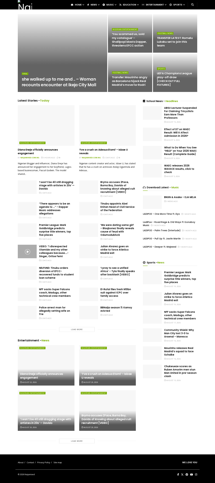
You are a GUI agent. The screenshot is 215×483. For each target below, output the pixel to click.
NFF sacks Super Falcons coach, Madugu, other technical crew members (55, 293)
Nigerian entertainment (125, 29)
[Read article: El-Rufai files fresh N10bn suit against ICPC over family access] (88, 294)
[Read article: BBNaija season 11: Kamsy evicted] (88, 312)
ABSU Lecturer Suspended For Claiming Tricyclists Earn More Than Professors (180, 112)
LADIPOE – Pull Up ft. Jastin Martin (162, 238)
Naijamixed (30, 474)
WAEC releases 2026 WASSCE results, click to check (179, 169)
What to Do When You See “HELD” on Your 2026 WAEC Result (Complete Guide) (180, 151)
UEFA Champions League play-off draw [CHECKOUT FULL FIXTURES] (174, 79)
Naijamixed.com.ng (33, 91)
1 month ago (189, 214)
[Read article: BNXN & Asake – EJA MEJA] (152, 202)
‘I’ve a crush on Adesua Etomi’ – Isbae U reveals (103, 151)
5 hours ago (49, 157)
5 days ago (107, 278)
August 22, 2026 (29, 382)
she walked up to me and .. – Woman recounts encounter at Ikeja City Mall (59, 82)
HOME (78, 4)
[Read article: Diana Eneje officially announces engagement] (46, 125)
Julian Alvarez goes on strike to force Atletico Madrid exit (114, 250)
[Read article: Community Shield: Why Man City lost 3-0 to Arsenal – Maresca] (152, 335)
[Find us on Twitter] (182, 474)
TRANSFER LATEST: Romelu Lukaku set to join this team (175, 42)
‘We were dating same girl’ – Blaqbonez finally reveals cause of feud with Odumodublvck (117, 230)
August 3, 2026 (165, 91)
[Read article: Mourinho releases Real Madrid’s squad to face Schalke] (152, 353)
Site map (58, 462)
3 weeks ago (172, 201)
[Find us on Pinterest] (187, 474)
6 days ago (107, 300)
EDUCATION (129, 4)
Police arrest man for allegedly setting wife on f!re (54, 311)
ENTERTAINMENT (155, 4)
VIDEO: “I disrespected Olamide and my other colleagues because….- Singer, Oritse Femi (53, 251)
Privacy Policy (43, 462)
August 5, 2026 (173, 176)
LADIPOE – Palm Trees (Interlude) (162, 230)
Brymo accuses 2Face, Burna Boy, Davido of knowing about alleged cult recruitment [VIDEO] (117, 187)
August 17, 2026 (173, 322)
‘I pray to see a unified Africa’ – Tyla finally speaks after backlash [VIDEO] (117, 271)
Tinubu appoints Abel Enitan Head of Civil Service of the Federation (117, 207)
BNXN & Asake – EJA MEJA (180, 197)
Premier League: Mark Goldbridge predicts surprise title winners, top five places (55, 230)
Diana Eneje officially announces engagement (38, 151)
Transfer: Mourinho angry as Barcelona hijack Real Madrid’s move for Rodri (129, 81)
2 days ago (109, 157)
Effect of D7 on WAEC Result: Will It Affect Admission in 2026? (177, 133)
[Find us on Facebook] (178, 474)
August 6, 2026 (120, 91)
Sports (161, 69)
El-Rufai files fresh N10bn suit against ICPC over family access (115, 293)
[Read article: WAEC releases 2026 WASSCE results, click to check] (152, 170)
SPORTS (177, 4)
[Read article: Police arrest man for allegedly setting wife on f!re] (27, 312)
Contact (30, 462)
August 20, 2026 (90, 382)
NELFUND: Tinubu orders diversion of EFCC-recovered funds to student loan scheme (56, 272)
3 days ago (107, 196)
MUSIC (110, 4)
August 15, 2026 (54, 91)
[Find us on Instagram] (196, 474)
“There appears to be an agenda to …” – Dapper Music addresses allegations (54, 208)
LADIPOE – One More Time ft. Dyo (161, 213)
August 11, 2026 (166, 51)
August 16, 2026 (173, 340)
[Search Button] (192, 4)
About (20, 462)
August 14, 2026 (121, 51)
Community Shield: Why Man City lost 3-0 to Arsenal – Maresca (179, 333)
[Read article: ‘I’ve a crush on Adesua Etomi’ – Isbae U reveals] (107, 125)
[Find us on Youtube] (191, 474)
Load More (77, 329)
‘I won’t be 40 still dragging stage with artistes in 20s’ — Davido (56, 185)
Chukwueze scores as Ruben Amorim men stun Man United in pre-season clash (180, 371)
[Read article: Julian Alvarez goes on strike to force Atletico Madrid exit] (88, 251)
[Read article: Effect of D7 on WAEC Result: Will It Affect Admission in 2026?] (152, 134)
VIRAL (25, 74)
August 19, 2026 (173, 286)
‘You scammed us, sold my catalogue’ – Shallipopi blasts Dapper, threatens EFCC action (129, 39)
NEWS (94, 4)
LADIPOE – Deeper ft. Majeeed (159, 246)
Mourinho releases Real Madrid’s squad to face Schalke (179, 351)
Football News (165, 33)
